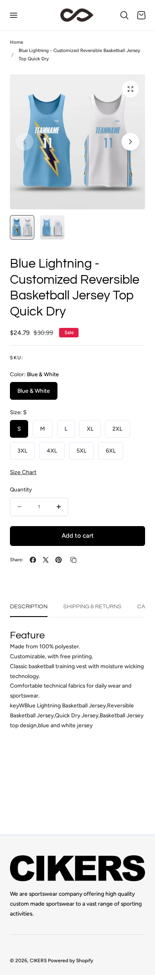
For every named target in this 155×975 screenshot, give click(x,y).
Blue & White (33, 390)
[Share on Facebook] (33, 560)
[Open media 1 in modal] (130, 89)
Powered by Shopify (70, 960)
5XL (81, 450)
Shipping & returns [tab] (92, 607)
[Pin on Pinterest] (58, 560)
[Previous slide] (24, 142)
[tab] (22, 227)
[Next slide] (130, 142)
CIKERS (38, 960)
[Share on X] (46, 560)
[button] (13, 15)
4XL (52, 450)
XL (90, 428)
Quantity (21, 489)
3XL (22, 450)
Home (16, 42)
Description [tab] (29, 607)
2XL (117, 428)
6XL (111, 450)
